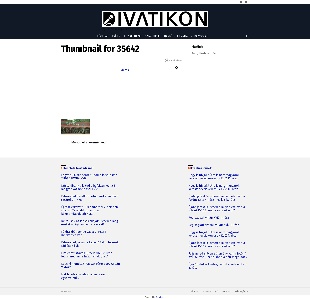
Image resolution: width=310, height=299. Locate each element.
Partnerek (227, 291)
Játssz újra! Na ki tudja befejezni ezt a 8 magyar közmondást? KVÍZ (88, 187)
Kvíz (217, 291)
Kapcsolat (201, 36)
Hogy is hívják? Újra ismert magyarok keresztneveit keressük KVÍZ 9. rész (213, 234)
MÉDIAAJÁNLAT (242, 291)
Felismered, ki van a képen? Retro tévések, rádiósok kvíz (90, 244)
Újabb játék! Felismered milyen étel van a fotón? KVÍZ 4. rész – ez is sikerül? (216, 198)
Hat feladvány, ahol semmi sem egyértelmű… (83, 276)
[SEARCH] (247, 36)
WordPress (160, 297)
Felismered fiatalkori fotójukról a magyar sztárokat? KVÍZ (89, 198)
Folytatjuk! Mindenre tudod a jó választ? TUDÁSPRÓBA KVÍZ (89, 176)
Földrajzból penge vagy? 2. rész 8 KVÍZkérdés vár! (83, 233)
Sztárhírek (152, 36)
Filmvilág (183, 36)
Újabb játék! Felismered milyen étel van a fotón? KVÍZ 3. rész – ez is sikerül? (216, 208)
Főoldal (102, 36)
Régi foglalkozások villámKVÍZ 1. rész (213, 225)
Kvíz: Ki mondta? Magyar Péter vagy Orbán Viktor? (90, 265)
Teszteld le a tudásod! (78, 168)
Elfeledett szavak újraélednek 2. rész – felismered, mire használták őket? (87, 254)
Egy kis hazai (132, 36)
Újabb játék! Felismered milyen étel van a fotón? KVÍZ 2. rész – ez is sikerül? (216, 244)
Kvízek (116, 36)
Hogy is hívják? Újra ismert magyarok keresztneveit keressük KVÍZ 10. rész (213, 187)
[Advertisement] (123, 95)
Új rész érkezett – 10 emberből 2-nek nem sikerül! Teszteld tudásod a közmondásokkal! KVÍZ (90, 210)
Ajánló (168, 36)
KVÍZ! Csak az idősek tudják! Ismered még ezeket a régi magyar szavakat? (89, 222)
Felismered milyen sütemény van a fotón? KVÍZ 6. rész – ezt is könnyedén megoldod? (217, 255)
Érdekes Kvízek (201, 168)
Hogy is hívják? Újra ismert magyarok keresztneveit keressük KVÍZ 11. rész (213, 176)
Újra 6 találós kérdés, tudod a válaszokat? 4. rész (217, 266)
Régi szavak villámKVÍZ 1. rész (208, 217)
